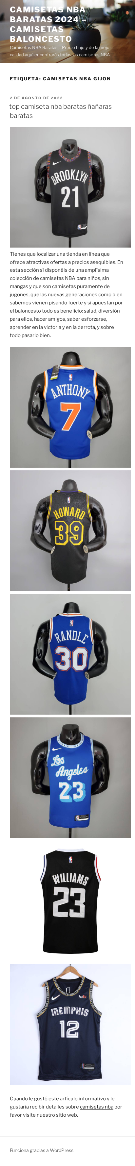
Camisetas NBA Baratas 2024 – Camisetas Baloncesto (48, 24)
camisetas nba (96, 1107)
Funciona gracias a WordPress (41, 1150)
